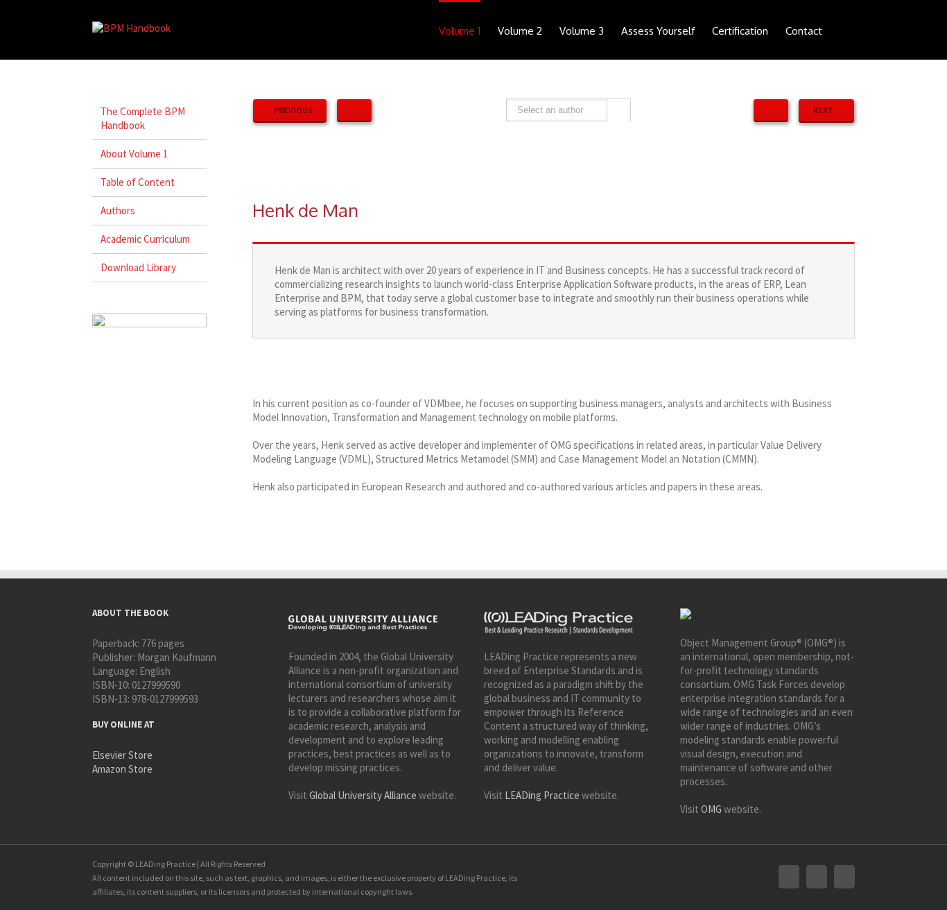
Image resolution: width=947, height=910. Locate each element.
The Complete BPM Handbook (143, 118)
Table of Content (138, 182)
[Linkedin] (844, 876)
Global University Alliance (363, 795)
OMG (711, 809)
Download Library (138, 267)
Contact (803, 30)
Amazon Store (122, 768)
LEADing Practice (542, 795)
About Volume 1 (134, 153)
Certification (740, 30)
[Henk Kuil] (771, 109)
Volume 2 (520, 30)
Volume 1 (459, 30)
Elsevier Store (122, 755)
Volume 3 (581, 30)
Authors (118, 210)
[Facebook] (789, 876)
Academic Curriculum (145, 239)
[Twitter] (816, 876)
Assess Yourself (658, 30)
